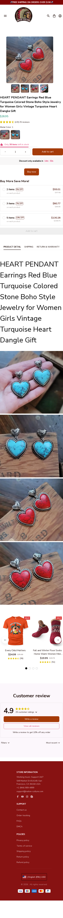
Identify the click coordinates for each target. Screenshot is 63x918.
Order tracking (23, 815)
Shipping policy (24, 851)
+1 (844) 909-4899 (25, 787)
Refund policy (23, 862)
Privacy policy (23, 840)
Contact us (22, 810)
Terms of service (24, 845)
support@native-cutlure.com (30, 791)
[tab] (26, 668)
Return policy (23, 856)
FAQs (19, 821)
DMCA (19, 826)
